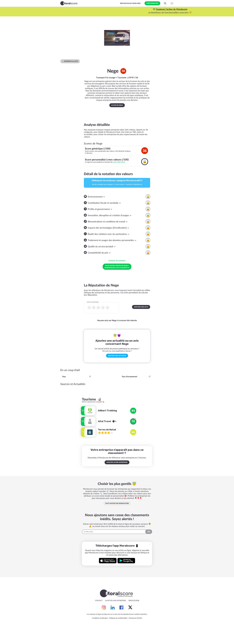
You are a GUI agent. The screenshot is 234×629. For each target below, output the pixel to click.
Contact (99, 600)
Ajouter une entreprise (115, 600)
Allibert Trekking (107, 410)
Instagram (104, 607)
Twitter (130, 607)
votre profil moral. (119, 162)
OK (148, 532)
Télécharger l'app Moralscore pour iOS (108, 561)
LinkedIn (113, 607)
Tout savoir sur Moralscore (117, 503)
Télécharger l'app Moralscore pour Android (126, 561)
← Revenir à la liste (70, 61)
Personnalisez (152, 3)
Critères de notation (117, 261)
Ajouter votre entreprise (117, 462)
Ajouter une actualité (117, 355)
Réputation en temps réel (130, 3)
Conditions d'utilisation (100, 618)
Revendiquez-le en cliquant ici (117, 266)
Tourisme (122, 77)
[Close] (149, 544)
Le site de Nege (117, 105)
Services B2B (133, 600)
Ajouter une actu (141, 307)
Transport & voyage (105, 77)
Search (165, 3)
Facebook (121, 607)
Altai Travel (105, 421)
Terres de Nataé (107, 429)
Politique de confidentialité (118, 618)
